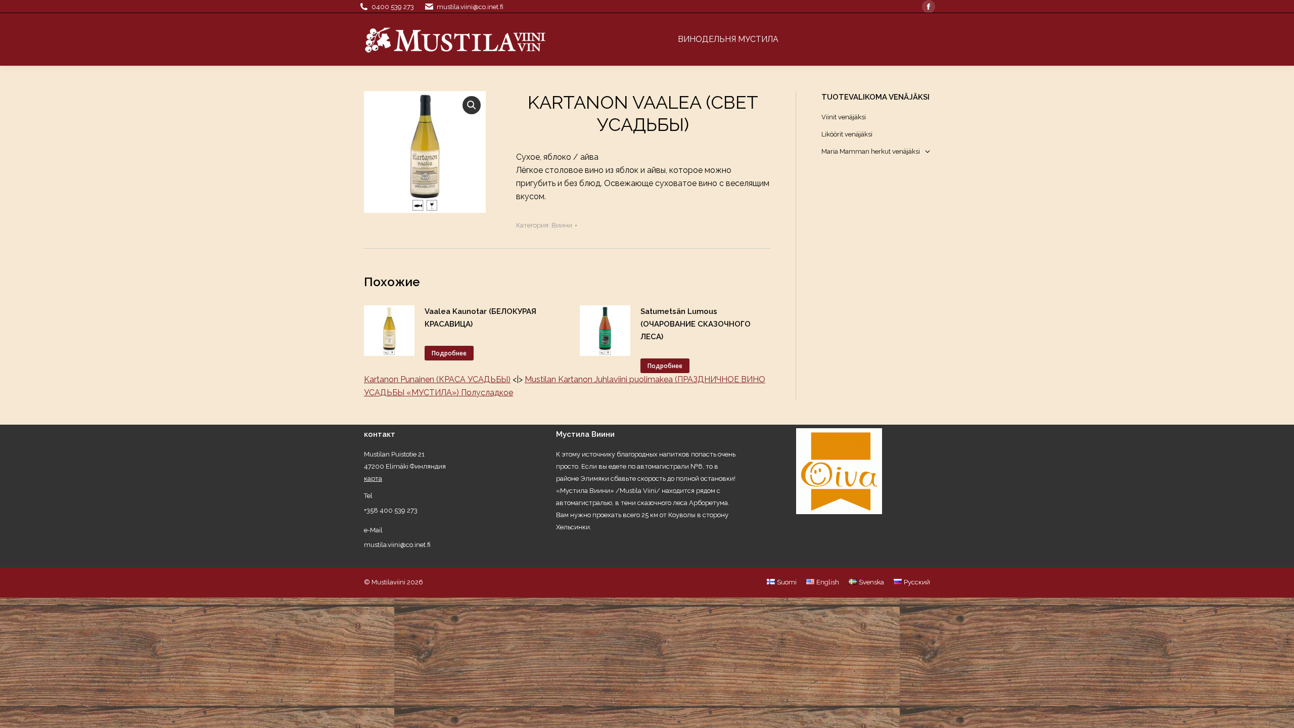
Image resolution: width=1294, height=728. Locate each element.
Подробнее (449, 353)
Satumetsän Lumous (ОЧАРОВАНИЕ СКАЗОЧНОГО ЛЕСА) (695, 324)
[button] (472, 105)
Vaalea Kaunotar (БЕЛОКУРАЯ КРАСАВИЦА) (480, 318)
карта (373, 478)
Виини (561, 225)
